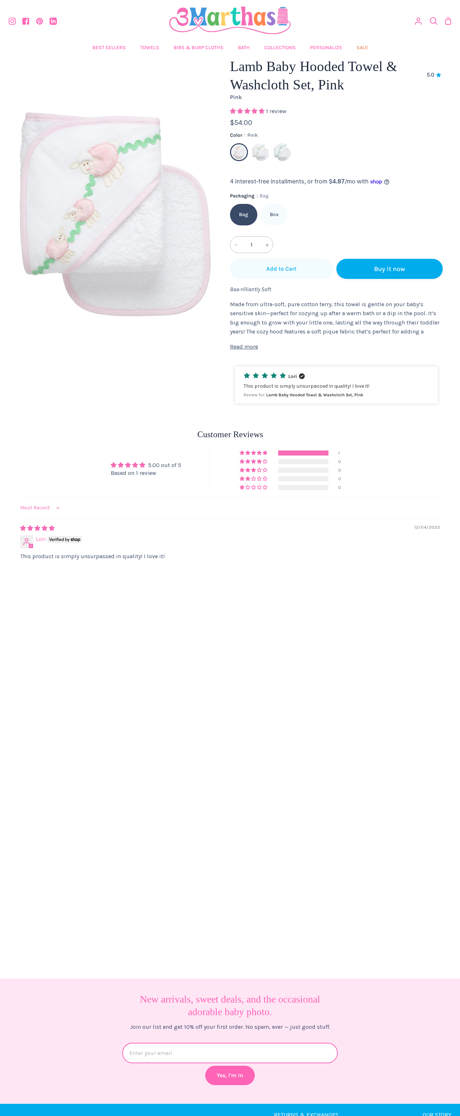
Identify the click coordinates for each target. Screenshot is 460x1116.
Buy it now (389, 269)
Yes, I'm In (230, 1075)
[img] (37, 528)
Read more (244, 346)
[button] (248, 111)
